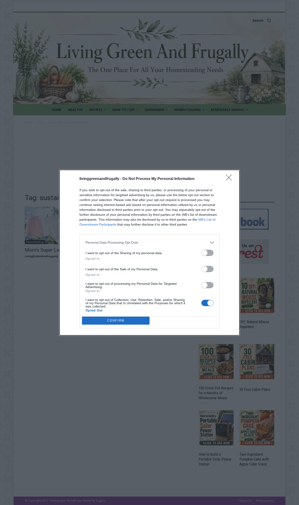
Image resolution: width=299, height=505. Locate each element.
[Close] (230, 179)
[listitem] (149, 242)
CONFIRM (116, 320)
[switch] (207, 253)
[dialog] (149, 252)
